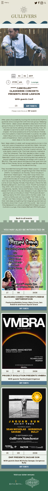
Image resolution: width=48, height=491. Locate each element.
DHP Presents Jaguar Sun (24, 457)
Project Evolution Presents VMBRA (24, 375)
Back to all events (24, 218)
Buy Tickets (31, 105)
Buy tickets (24, 308)
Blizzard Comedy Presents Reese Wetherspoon (24, 298)
